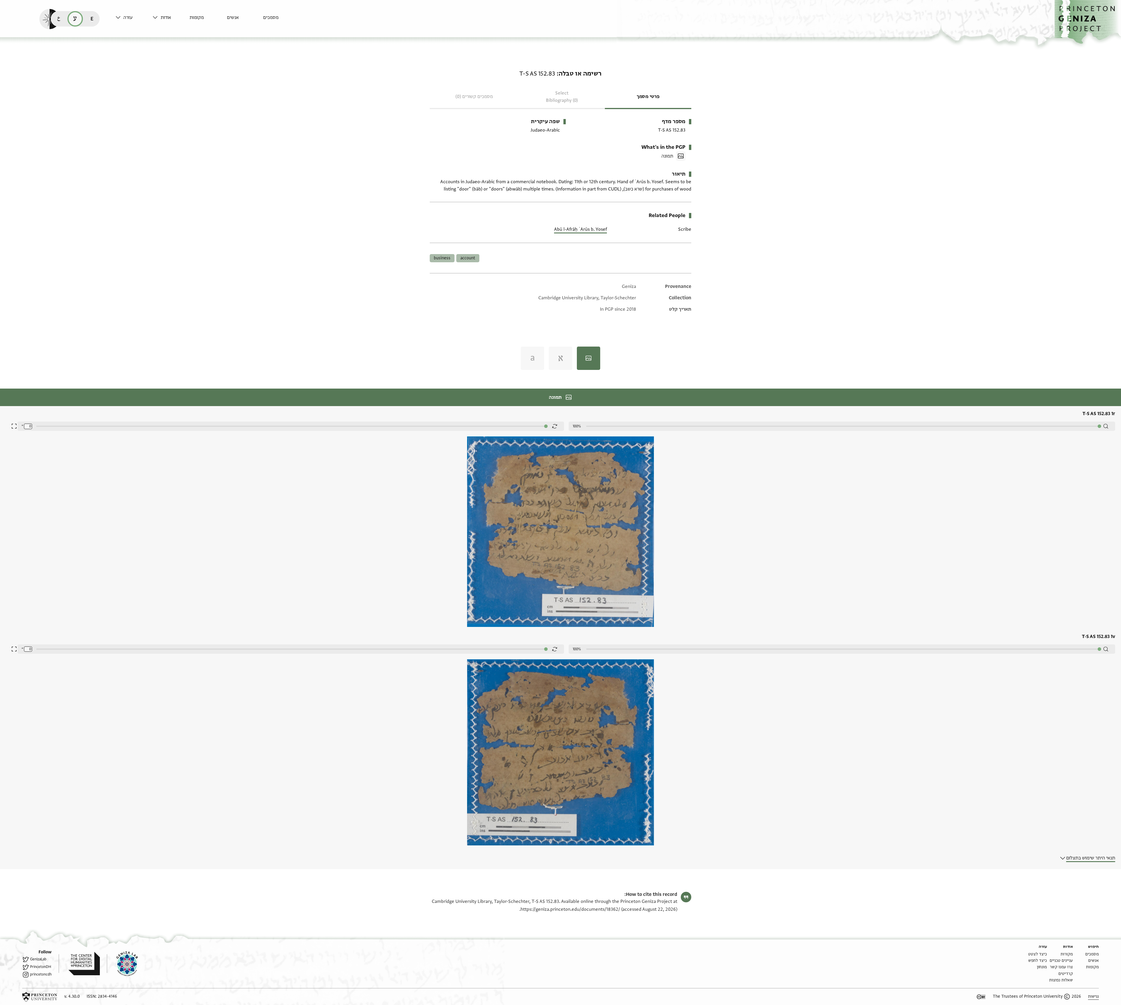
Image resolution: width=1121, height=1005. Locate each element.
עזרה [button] (128, 17)
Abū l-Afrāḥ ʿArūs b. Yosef (580, 229)
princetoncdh (41, 974)
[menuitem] (280, 20)
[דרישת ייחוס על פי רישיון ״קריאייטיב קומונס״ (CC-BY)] (981, 996)
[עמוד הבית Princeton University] (39, 997)
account (467, 258)
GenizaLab (38, 959)
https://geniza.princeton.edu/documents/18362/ (570, 909)
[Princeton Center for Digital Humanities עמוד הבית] (79, 963)
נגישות (1093, 996)
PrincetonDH (40, 966)
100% (577, 426)
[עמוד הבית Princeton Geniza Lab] (122, 963)
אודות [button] (166, 17)
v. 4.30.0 (72, 996)
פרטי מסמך (648, 96)
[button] (1087, 22)
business (442, 258)
